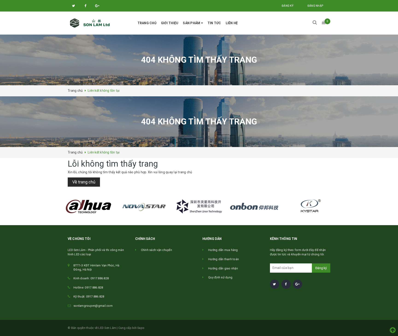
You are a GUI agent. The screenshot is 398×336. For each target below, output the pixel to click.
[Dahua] (88, 206)
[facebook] (85, 6)
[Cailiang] (199, 206)
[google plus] (97, 6)
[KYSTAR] (310, 206)
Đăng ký (287, 5)
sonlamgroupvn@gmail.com (93, 305)
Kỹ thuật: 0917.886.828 (88, 296)
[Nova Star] (144, 206)
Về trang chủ (83, 182)
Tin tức (214, 23)
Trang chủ (147, 23)
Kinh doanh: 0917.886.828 (91, 278)
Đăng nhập (315, 5)
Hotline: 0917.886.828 (88, 287)
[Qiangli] (254, 206)
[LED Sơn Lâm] (91, 23)
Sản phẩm (192, 23)
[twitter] (73, 6)
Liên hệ (232, 23)
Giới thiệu (170, 23)
